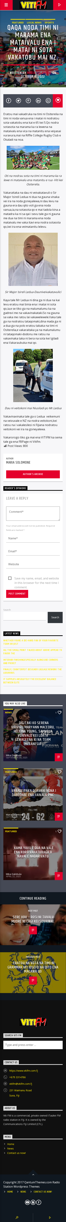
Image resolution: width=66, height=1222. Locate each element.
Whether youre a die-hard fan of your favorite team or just (30, 642)
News (8, 712)
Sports (49, 22)
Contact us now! (16, 1153)
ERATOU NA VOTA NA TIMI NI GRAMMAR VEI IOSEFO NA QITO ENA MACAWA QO (33, 967)
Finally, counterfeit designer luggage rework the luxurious (32, 671)
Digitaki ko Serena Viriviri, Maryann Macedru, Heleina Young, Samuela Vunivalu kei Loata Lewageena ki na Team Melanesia (33, 733)
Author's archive (33, 474)
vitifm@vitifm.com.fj (20, 1083)
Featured (18, 22)
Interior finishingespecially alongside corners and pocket (30, 661)
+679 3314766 (17, 1077)
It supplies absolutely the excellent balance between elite (29, 681)
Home (10, 1144)
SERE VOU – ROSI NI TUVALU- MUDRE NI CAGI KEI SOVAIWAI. (33, 919)
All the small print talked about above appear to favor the (32, 651)
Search (7, 609)
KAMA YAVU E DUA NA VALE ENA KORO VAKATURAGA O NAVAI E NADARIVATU (34, 852)
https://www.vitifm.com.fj (23, 1070)
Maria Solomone (39, 73)
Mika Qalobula (13, 755)
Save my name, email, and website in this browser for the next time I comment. (36, 578)
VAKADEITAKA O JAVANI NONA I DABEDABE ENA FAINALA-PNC (33, 793)
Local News (34, 22)
